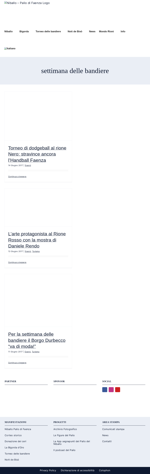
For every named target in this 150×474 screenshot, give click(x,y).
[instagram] (111, 389)
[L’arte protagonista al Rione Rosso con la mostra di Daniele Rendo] (38, 207)
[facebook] (104, 389)
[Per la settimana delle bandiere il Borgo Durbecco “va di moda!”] (38, 300)
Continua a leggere (17, 176)
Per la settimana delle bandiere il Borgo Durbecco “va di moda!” (36, 340)
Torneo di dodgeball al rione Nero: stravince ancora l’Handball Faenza (37, 154)
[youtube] (117, 389)
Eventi (28, 165)
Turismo (36, 251)
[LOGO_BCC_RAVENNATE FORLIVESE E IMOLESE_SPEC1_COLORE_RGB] (75, 388)
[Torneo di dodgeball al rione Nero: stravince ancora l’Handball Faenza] (38, 116)
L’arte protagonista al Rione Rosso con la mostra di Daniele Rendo (37, 240)
